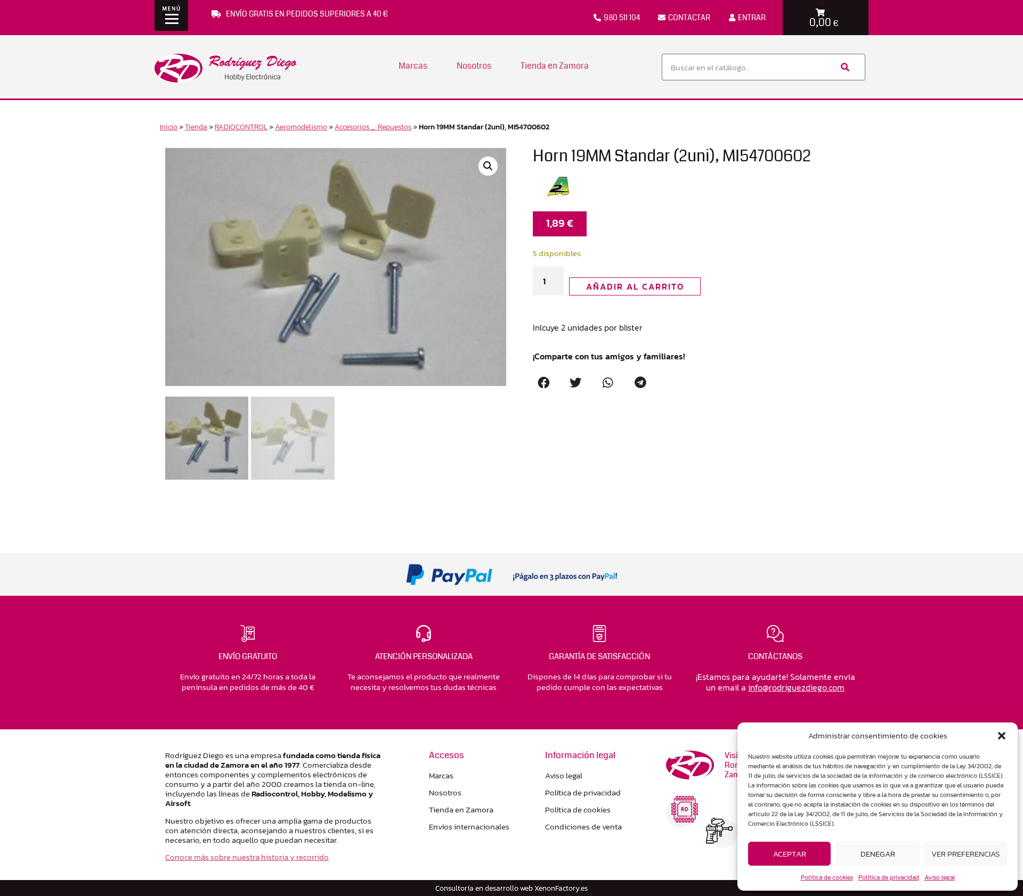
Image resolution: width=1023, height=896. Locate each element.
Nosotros (474, 66)
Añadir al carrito (635, 286)
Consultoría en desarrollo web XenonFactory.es (511, 888)
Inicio (168, 126)
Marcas (413, 66)
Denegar (877, 854)
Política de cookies (827, 877)
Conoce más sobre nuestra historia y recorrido (247, 857)
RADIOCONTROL (241, 126)
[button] (1001, 735)
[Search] (844, 67)
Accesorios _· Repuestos (373, 126)
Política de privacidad (888, 877)
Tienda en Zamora (555, 66)
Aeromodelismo (301, 126)
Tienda (196, 126)
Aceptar (789, 854)
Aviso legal (939, 877)
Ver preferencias (965, 854)
